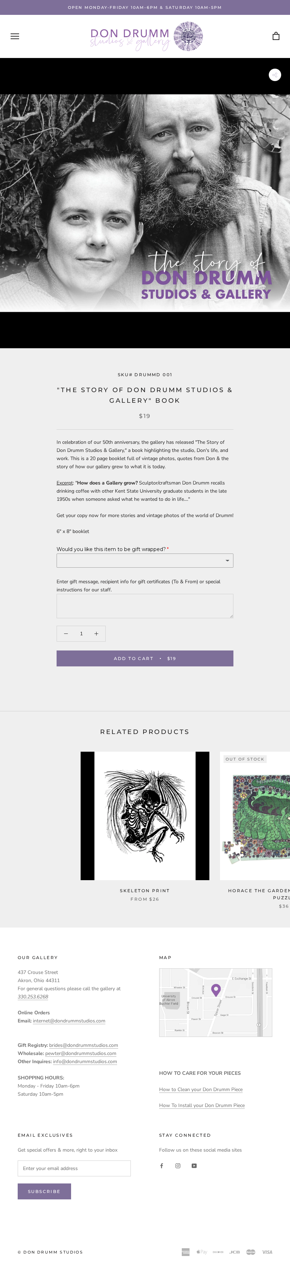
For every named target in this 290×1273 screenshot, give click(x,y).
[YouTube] (194, 1165)
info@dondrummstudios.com (85, 1061)
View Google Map (215, 1002)
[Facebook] (161, 1165)
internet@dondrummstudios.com (69, 1020)
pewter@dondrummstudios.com (80, 1053)
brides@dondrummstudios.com (83, 1045)
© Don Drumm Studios (50, 1252)
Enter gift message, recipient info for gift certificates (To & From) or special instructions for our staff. (138, 585)
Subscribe (44, 1191)
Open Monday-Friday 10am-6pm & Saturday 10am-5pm (145, 7)
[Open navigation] (15, 36)
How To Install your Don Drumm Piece (202, 1105)
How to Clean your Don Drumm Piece (201, 1089)
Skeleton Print (145, 890)
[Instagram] (177, 1165)
